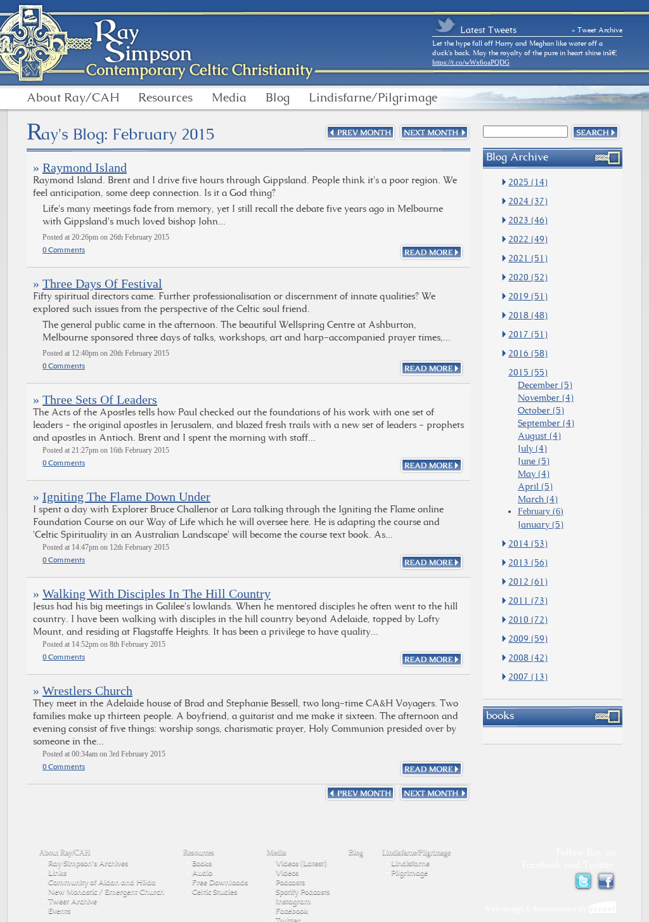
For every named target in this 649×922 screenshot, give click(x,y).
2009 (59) (528, 638)
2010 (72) (528, 619)
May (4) (533, 473)
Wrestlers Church (87, 691)
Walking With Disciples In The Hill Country (156, 594)
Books (202, 863)
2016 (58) (528, 353)
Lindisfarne (410, 863)
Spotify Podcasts (303, 891)
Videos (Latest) (301, 863)
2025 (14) (528, 182)
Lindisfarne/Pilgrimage (373, 97)
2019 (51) (528, 296)
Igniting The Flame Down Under (126, 496)
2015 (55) (528, 372)
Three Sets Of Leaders (99, 399)
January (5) (540, 524)
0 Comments (63, 250)
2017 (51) (528, 334)
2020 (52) (528, 277)
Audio (202, 872)
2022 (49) (528, 239)
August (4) (539, 435)
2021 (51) (528, 258)
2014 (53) (528, 543)
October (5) (541, 410)
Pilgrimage (409, 872)
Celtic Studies (214, 891)
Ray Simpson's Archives (88, 863)
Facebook (292, 911)
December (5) (545, 385)
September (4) (546, 423)
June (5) (533, 461)
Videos (287, 872)
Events (59, 911)
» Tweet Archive (597, 29)
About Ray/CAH (73, 97)
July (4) (532, 448)
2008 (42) (528, 657)
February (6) (540, 511)
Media (229, 97)
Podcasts (290, 882)
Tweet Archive (72, 901)
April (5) (535, 486)
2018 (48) (528, 315)
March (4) (538, 499)
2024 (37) (528, 201)
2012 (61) (528, 581)
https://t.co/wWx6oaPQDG (471, 62)
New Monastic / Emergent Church (106, 891)
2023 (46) (528, 220)
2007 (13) (528, 676)
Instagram (293, 901)
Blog (278, 97)
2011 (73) (528, 600)
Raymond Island (84, 167)
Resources (165, 97)
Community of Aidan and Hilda (102, 882)
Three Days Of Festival (102, 283)
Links (57, 872)
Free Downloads (220, 882)
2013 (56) (528, 562)
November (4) (546, 397)
